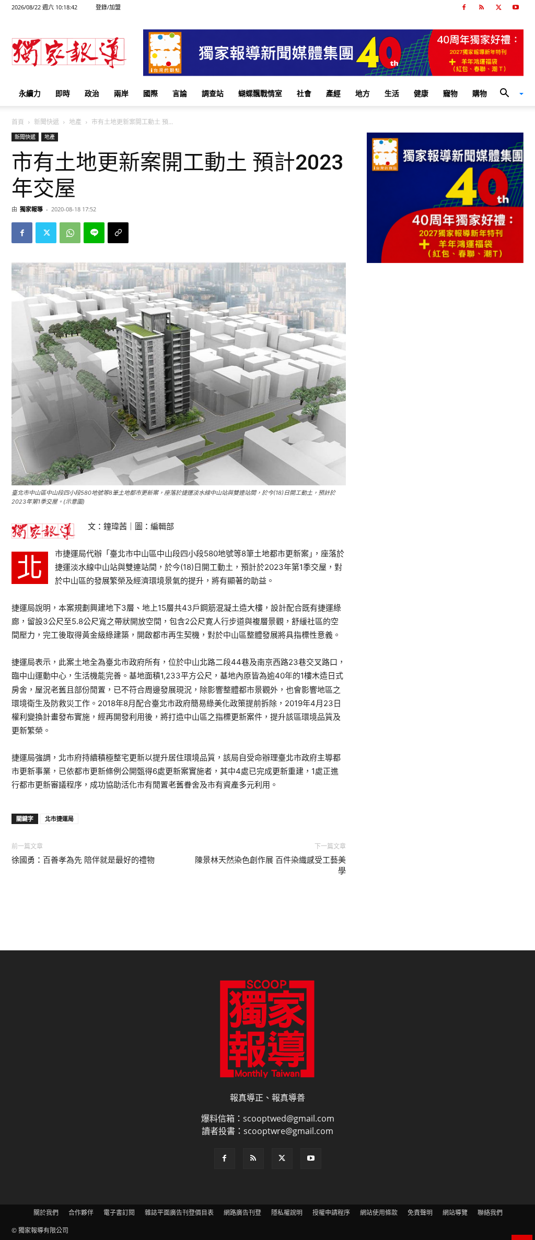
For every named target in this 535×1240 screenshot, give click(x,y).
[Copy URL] (118, 232)
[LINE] (94, 232)
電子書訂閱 (119, 1212)
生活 (392, 93)
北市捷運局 (59, 818)
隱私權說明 (287, 1212)
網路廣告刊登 (242, 1212)
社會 (304, 93)
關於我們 (46, 1212)
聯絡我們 (490, 1212)
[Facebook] (464, 7)
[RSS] (481, 7)
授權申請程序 (331, 1212)
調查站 (213, 93)
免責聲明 (420, 1212)
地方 (362, 93)
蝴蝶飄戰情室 (260, 93)
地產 (75, 121)
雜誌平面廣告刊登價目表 (179, 1212)
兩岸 (121, 93)
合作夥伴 (81, 1212)
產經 (333, 93)
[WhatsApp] (70, 232)
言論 (179, 93)
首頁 (17, 121)
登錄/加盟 (108, 7)
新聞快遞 (46, 121)
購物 (479, 93)
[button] (508, 94)
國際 (150, 93)
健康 (421, 93)
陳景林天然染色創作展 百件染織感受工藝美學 (270, 865)
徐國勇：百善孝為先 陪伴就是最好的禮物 (83, 860)
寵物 (450, 93)
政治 (92, 93)
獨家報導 (31, 209)
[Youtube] (516, 7)
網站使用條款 (379, 1212)
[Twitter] (498, 7)
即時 (62, 93)
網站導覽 (455, 1212)
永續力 (30, 93)
